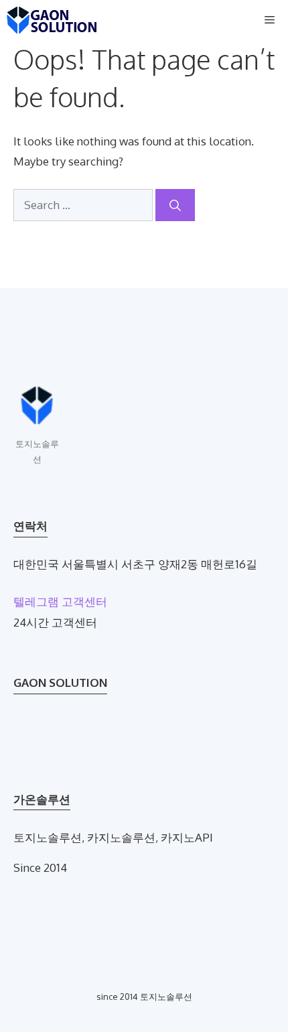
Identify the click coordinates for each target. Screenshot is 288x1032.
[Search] (175, 205)
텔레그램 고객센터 (60, 601)
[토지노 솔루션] (52, 20)
